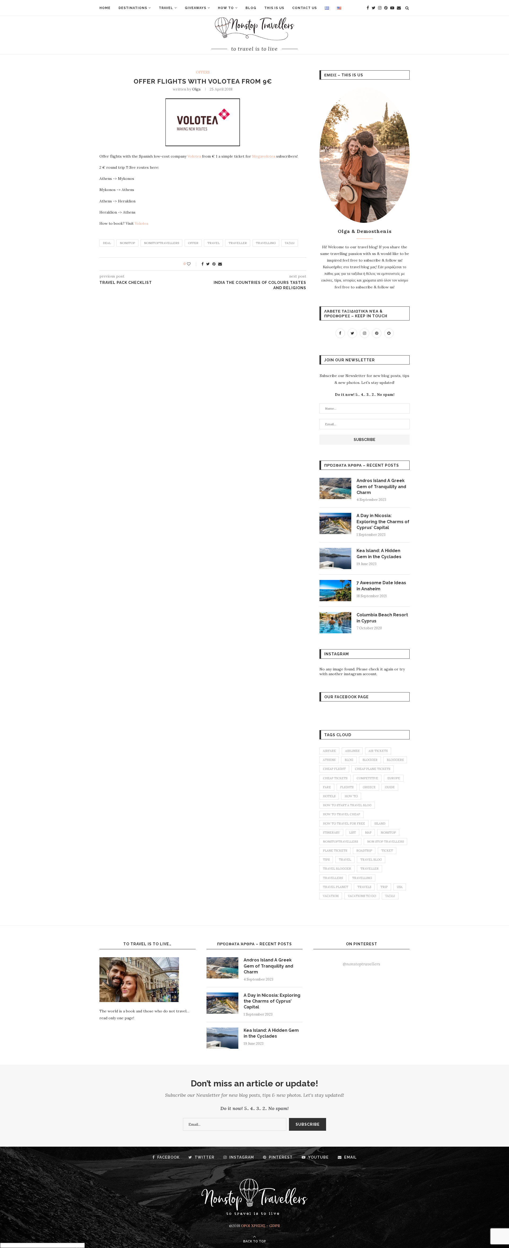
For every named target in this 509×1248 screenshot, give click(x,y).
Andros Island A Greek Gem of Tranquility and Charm (381, 486)
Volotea (194, 156)
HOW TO (226, 8)
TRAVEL (166, 8)
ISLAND (379, 823)
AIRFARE (329, 751)
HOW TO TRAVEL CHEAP (341, 814)
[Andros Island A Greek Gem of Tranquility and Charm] (335, 488)
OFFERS (203, 72)
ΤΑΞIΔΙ (290, 243)
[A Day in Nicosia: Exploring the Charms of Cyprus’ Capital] (335, 523)
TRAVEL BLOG (371, 859)
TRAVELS (364, 887)
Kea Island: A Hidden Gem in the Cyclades (379, 553)
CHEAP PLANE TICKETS (372, 769)
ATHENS (329, 760)
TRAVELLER (238, 243)
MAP (368, 832)
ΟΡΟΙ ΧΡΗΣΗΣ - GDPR (260, 1225)
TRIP (384, 887)
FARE (327, 787)
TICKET (387, 850)
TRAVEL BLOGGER (337, 868)
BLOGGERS (395, 760)
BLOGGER (370, 760)
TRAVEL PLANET (335, 887)
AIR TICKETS (378, 751)
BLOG (250, 8)
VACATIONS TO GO (362, 896)
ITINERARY (331, 832)
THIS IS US (274, 8)
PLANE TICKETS (335, 850)
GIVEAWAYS (195, 8)
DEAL (107, 243)
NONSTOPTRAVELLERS (161, 243)
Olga (196, 89)
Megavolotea (263, 156)
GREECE (369, 787)
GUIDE (390, 787)
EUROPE (393, 778)
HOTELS (329, 796)
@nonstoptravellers (361, 964)
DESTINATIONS (133, 8)
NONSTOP (127, 243)
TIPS (326, 859)
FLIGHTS (346, 787)
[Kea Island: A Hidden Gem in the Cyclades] (335, 558)
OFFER (193, 243)
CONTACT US (304, 8)
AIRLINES (352, 751)
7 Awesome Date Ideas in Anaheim (381, 585)
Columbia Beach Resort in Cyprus (382, 617)
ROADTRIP (364, 850)
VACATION (331, 896)
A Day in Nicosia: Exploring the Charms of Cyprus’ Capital (383, 521)
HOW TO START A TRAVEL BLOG (347, 805)
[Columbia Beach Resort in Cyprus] (335, 622)
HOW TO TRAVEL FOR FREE (344, 823)
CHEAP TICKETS (335, 778)
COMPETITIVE (367, 778)
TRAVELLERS (333, 878)
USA (399, 887)
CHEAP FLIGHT (334, 769)
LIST (352, 832)
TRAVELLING (266, 243)
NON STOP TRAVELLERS (385, 841)
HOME (105, 8)
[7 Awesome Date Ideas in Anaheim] (335, 590)
